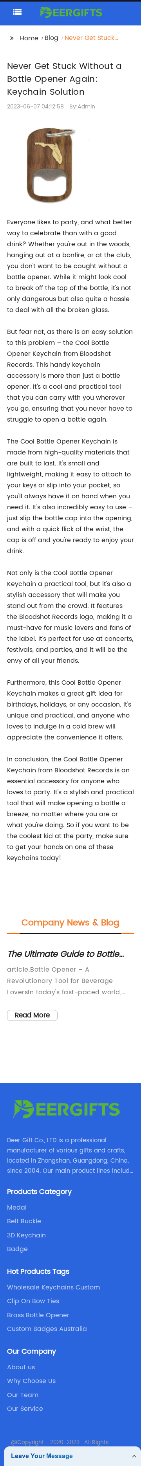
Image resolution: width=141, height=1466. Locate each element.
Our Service (25, 1409)
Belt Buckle (24, 1221)
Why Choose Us (31, 1381)
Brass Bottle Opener (38, 1315)
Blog (51, 38)
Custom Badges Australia (47, 1329)
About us (21, 1367)
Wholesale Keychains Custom (53, 1287)
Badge (17, 1249)
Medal (17, 1207)
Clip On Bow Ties (33, 1301)
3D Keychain (26, 1235)
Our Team (22, 1395)
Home (29, 38)
